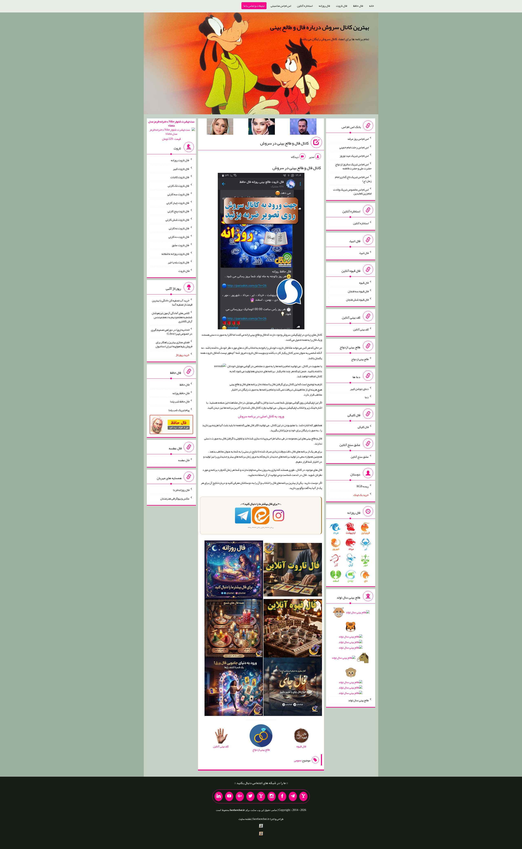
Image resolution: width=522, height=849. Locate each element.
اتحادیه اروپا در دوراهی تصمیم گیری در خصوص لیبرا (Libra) (171, 331)
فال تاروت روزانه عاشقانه (175, 254)
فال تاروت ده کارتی (178, 236)
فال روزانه (324, 6)
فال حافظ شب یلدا (179, 401)
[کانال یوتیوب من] (229, 796)
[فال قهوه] (292, 629)
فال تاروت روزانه (180, 160)
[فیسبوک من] (282, 796)
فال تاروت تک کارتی (178, 186)
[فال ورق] (234, 687)
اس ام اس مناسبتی (281, 6)
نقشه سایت (245, 819)
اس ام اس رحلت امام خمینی (354, 147)
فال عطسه (183, 460)
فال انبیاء (364, 253)
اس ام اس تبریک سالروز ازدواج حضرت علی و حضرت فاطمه (353, 166)
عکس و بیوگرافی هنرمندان (174, 498)
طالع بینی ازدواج (360, 359)
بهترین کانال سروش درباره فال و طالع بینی (319, 27)
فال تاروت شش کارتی (177, 220)
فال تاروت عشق (180, 245)
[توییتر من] (250, 796)
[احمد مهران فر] (303, 127)
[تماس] (261, 796)
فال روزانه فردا (181, 490)
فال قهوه (364, 283)
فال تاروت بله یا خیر (178, 262)
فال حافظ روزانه (181, 393)
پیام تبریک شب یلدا (178, 410)
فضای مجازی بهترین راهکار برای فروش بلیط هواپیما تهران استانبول (174, 344)
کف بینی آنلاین (361, 329)
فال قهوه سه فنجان (358, 291)
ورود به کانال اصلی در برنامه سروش (261, 416)
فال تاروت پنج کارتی (178, 211)
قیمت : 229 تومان (171, 130)
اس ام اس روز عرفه (358, 139)
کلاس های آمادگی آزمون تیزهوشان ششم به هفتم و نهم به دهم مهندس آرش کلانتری (172, 317)
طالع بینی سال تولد (358, 700)
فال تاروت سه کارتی (178, 194)
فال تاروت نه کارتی (179, 228)
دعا (367, 397)
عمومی (297, 760)
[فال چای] (292, 687)
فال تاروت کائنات (179, 177)
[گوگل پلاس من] (240, 796)
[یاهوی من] (303, 796)
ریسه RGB (363, 486)
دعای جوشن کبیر (359, 388)
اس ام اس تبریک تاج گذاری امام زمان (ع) (353, 179)
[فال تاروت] (292, 570)
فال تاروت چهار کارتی (177, 202)
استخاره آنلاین (305, 6)
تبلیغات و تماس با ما (253, 6)
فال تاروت (341, 6)
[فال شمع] (234, 629)
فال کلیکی (363, 427)
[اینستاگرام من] (272, 796)
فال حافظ (358, 6)
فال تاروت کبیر (181, 168)
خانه (371, 6)
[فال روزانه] (234, 570)
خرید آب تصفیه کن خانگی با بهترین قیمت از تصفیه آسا (172, 302)
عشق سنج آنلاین (360, 456)
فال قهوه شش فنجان (357, 299)
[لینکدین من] (219, 796)
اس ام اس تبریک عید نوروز (354, 156)
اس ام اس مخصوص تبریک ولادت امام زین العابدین (352, 191)
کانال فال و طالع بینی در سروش (284, 143)
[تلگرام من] (293, 796)
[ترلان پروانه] (261, 127)
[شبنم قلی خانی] (220, 127)
